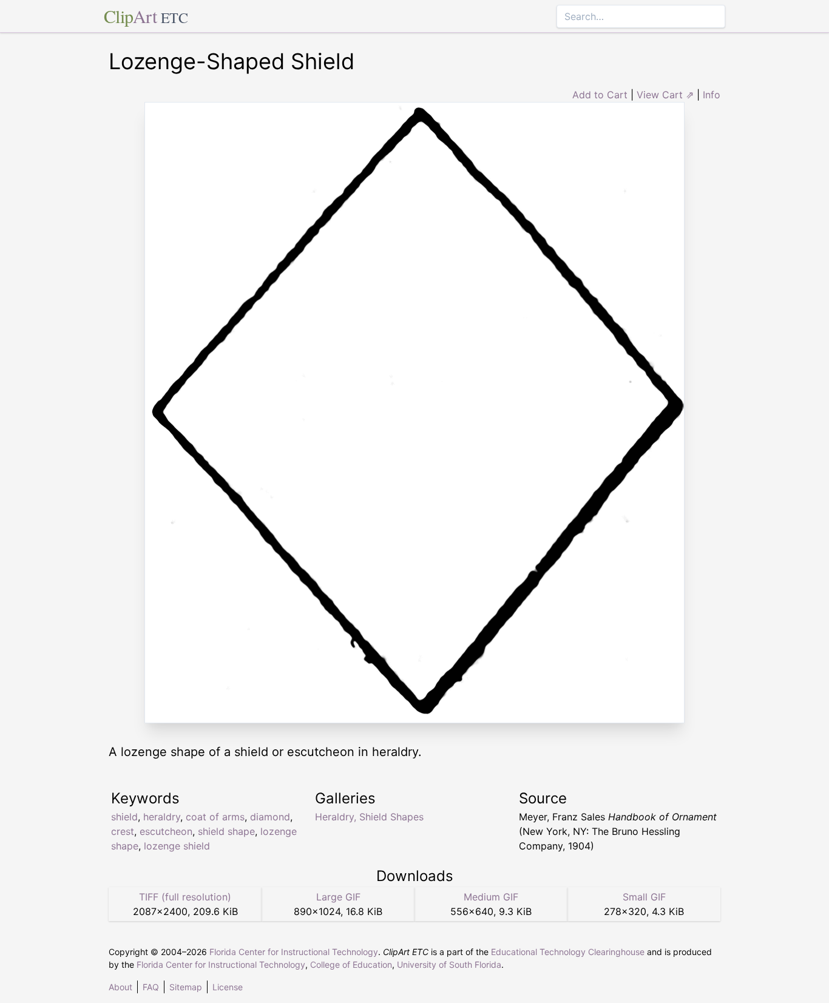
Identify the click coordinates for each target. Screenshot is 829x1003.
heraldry (161, 817)
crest (122, 831)
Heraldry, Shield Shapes (369, 817)
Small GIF (644, 897)
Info (711, 95)
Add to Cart (600, 95)
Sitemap (185, 987)
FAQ (151, 987)
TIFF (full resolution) (185, 897)
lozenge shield (177, 846)
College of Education (351, 964)
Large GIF (338, 897)
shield (124, 817)
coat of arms (215, 817)
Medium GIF (491, 897)
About (120, 987)
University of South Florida (449, 964)
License (227, 987)
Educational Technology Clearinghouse (568, 952)
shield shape (226, 831)
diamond (270, 817)
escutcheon (166, 831)
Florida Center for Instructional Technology (293, 952)
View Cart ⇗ (665, 95)
